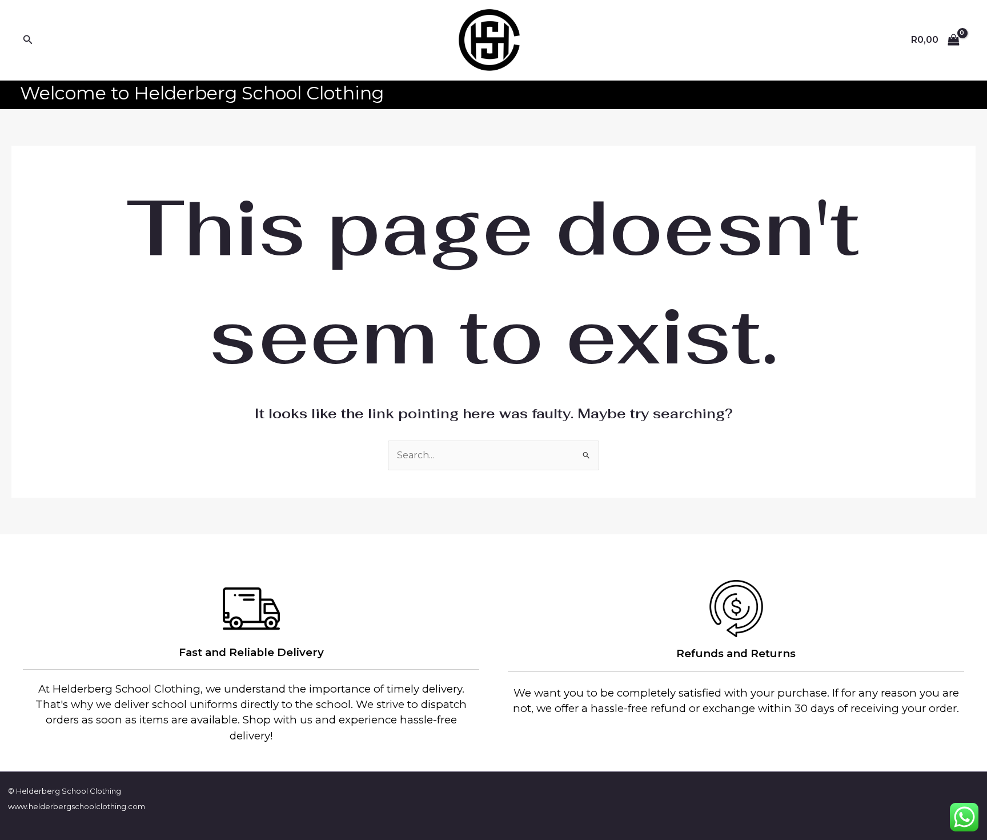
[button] (28, 40)
